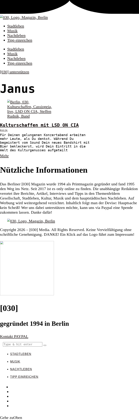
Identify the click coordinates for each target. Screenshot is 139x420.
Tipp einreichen (19, 40)
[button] (44, 345)
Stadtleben (15, 26)
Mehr (4, 155)
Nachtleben (16, 35)
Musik (12, 30)
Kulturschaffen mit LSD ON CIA (39, 125)
